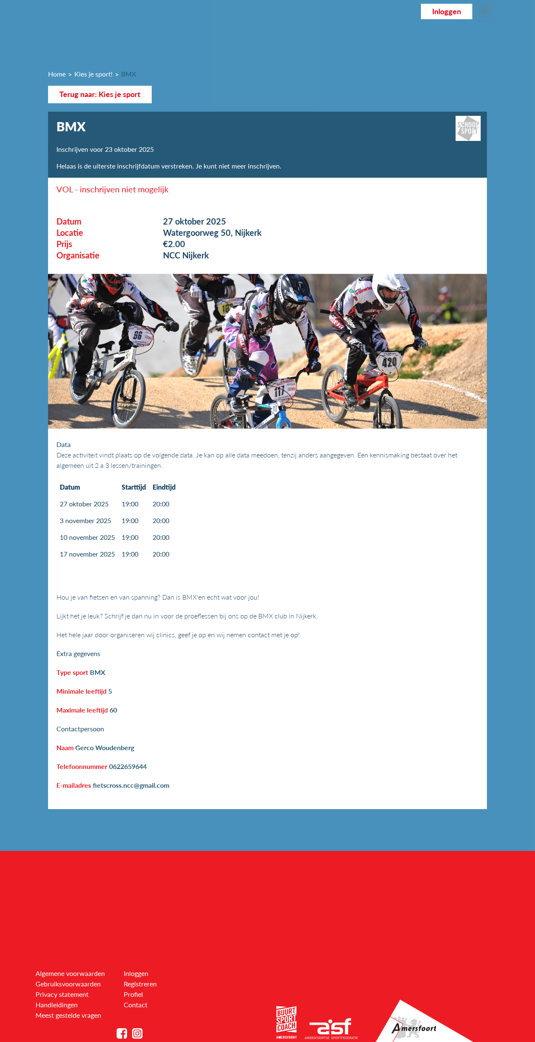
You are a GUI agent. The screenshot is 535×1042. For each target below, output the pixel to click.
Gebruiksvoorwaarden (68, 984)
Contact (136, 1005)
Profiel (133, 994)
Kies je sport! (93, 74)
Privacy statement (62, 994)
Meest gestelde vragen (68, 1015)
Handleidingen (57, 1005)
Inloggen (446, 11)
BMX (128, 74)
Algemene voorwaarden (70, 973)
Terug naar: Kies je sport (99, 94)
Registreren (140, 984)
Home (57, 74)
